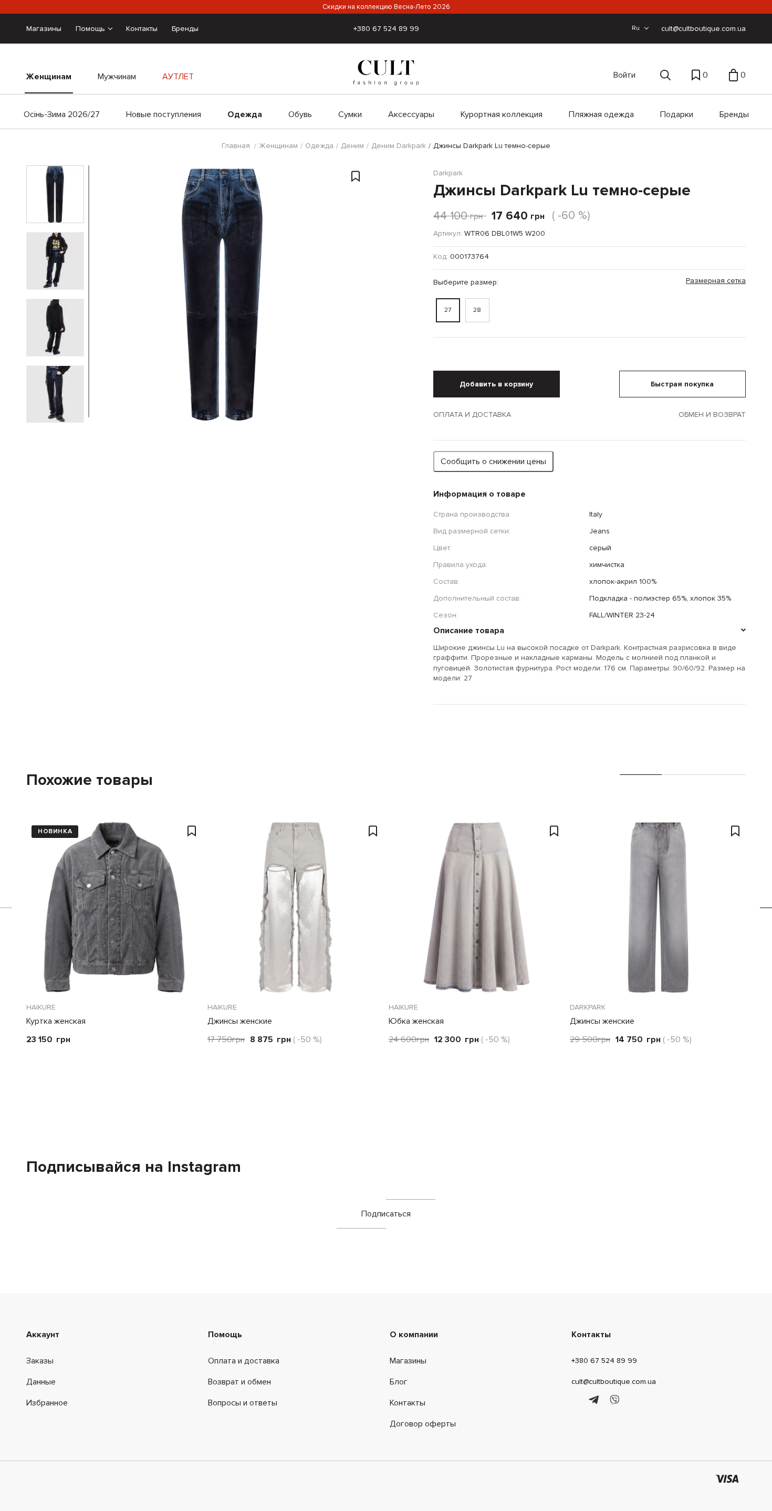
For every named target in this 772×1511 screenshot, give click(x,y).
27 (447, 310)
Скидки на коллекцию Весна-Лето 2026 (386, 7)
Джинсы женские (239, 1021)
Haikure (41, 1007)
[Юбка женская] (477, 907)
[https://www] (576, 1400)
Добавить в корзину (496, 384)
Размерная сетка (716, 280)
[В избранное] (355, 178)
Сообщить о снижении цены (493, 461)
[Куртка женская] (114, 907)
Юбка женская (416, 1021)
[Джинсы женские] (295, 907)
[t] (595, 1400)
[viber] (614, 1400)
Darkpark (588, 1007)
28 (477, 310)
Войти (624, 75)
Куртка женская (56, 1021)
